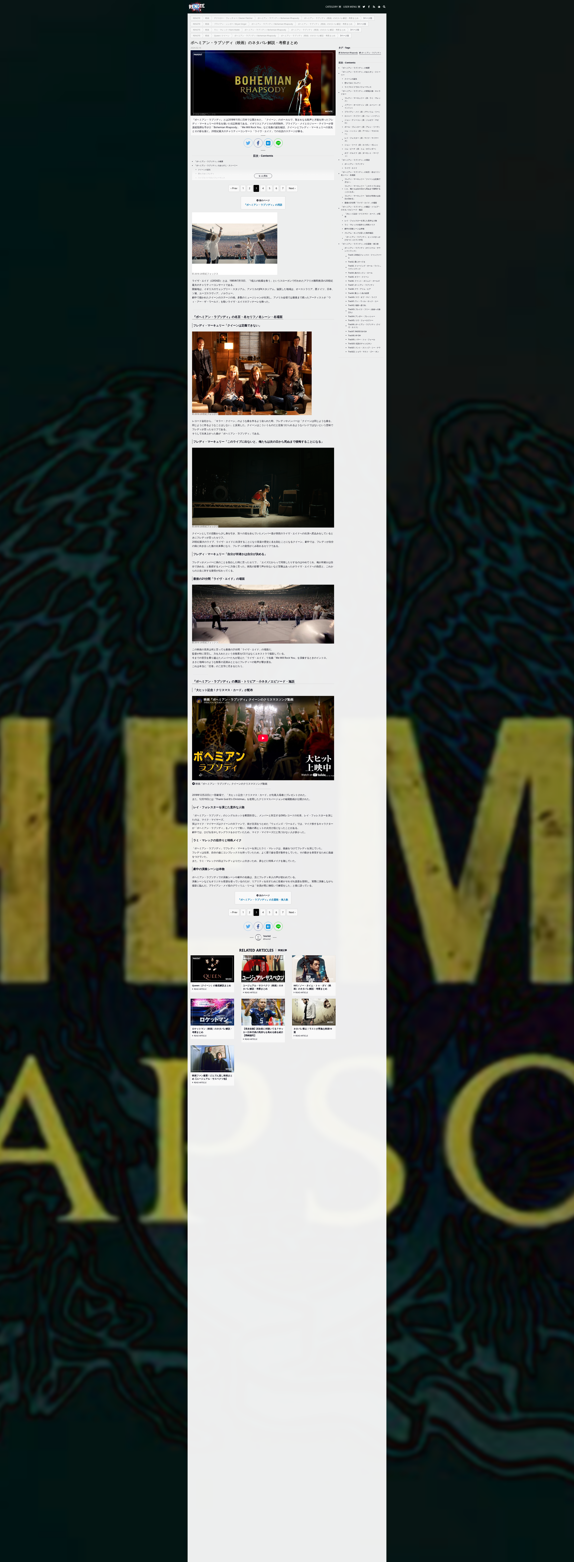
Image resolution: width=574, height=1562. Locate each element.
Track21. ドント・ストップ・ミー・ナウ (364, 347)
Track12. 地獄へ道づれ (357, 305)
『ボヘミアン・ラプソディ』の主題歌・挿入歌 (360, 244)
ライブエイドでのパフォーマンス (211, 177)
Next (291, 188)
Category (332, 6)
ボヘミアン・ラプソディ (371, 52)
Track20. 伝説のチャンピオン (360, 343)
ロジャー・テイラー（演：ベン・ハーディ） (362, 116)
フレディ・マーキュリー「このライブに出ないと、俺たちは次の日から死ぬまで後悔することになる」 (362, 189)
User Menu (350, 6)
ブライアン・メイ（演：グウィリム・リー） (362, 112)
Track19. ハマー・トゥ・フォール (361, 339)
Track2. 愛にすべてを (356, 261)
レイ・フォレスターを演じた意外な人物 (361, 220)
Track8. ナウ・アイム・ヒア (359, 289)
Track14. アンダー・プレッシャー (361, 316)
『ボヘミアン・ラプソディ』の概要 (208, 161)
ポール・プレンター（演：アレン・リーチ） (362, 127)
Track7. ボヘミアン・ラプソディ (361, 285)
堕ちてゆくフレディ (206, 173)
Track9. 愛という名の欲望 (358, 293)
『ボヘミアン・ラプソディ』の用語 (355, 160)
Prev (234, 188)
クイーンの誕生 (204, 169)
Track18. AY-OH (354, 335)
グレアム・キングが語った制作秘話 (359, 233)
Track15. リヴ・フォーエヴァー (360, 320)
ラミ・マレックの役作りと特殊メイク (360, 224)
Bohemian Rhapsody (349, 52)
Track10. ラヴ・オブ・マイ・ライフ (362, 297)
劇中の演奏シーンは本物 (354, 228)
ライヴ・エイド (351, 168)
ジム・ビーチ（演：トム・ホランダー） (361, 149)
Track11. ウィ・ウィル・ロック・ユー (363, 301)
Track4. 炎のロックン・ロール (360, 273)
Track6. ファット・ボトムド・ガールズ (364, 281)
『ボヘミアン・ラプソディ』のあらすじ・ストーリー (216, 165)
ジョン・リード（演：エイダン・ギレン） (362, 145)
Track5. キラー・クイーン (358, 277)
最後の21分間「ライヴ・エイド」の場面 (361, 202)
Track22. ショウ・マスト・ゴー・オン (363, 351)
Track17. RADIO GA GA (357, 331)
